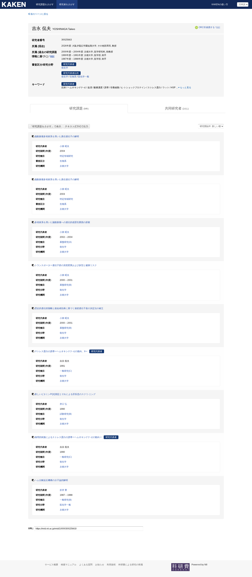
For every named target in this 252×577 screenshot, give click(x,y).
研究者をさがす (67, 4)
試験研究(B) (66, 414)
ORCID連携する (207, 27)
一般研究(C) (66, 371)
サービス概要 (51, 564)
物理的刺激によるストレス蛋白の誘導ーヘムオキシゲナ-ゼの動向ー (68, 437)
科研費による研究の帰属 (130, 564)
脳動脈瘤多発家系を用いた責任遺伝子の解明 (57, 136)
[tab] (79, 108)
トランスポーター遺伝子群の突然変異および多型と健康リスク (66, 265)
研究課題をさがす (45, 4)
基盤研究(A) (66, 242)
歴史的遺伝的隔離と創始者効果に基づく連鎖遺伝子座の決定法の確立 (69, 308)
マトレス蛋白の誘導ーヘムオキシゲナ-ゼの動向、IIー (61, 351)
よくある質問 (85, 564)
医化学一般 (83, 76)
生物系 (73, 76)
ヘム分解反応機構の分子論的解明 (51, 480)
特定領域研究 (66, 156)
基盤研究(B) (66, 285)
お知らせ (99, 564)
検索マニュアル (68, 564)
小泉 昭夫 (64, 146)
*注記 (217, 27)
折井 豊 (63, 490)
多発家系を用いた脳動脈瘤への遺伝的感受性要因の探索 (62, 222)
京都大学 (64, 166)
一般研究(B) (66, 500)
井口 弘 (63, 404)
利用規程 (111, 564)
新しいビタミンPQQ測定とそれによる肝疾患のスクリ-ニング (65, 394)
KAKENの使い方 (220, 4)
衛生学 (64, 67)
